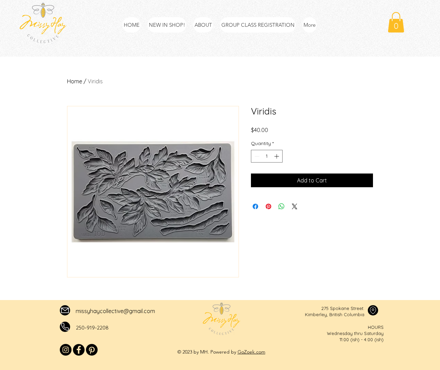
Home (74, 81)
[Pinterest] (92, 350)
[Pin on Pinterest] (268, 206)
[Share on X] (294, 206)
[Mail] (65, 310)
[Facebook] (79, 350)
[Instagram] (66, 350)
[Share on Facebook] (255, 206)
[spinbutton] (267, 156)
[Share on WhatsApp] (281, 206)
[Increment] (277, 156)
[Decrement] (256, 156)
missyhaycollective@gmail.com (115, 311)
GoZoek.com (251, 352)
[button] (396, 22)
